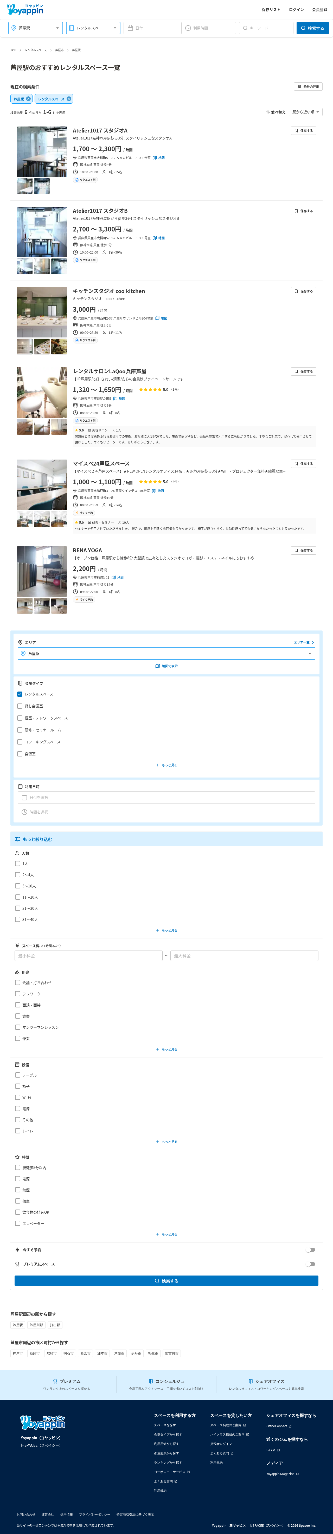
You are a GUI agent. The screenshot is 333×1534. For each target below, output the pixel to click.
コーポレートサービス (169, 1472)
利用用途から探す (166, 1444)
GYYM (270, 1450)
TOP (13, 50)
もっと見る (169, 765)
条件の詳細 (311, 86)
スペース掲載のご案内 (225, 1425)
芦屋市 (59, 50)
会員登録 (319, 9)
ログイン (296, 9)
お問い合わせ (26, 1514)
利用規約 (160, 1490)
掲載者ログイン (221, 1444)
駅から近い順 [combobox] (303, 111)
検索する (316, 28)
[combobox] (32, 27)
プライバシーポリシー (94, 1514)
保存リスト (271, 9)
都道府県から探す (166, 1453)
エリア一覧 (302, 642)
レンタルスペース (35, 50)
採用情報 (66, 1514)
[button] (165, 694)
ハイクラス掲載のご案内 (227, 1434)
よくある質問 (163, 1481)
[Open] (57, 28)
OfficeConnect (276, 1426)
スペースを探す (165, 1425)
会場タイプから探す (168, 1434)
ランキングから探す (168, 1462)
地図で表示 (170, 666)
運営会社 (48, 1514)
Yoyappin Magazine (280, 1474)
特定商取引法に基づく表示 (135, 1514)
